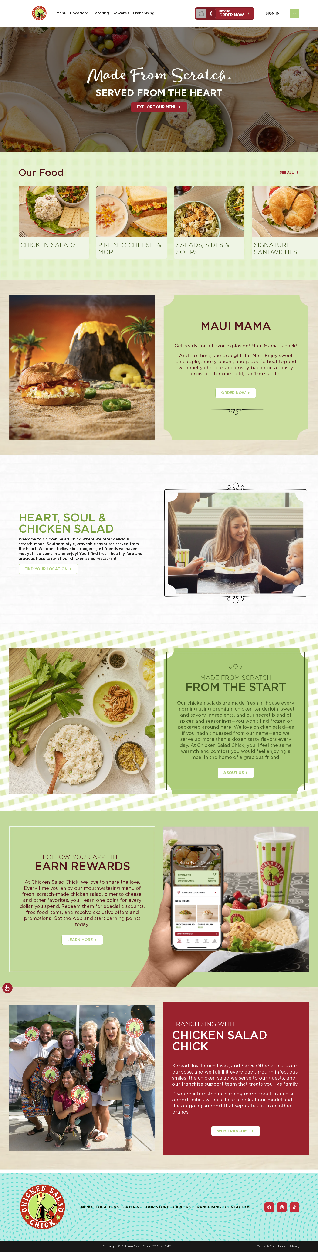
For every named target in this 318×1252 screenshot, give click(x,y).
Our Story (157, 1207)
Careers (182, 1207)
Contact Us (237, 1207)
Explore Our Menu (157, 107)
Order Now (233, 393)
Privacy (294, 1246)
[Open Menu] (20, 13)
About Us (233, 773)
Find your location (46, 569)
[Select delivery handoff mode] (201, 13)
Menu (61, 13)
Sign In (272, 13)
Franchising (144, 13)
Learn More (80, 940)
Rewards (121, 13)
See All (287, 172)
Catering (100, 13)
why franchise (233, 1131)
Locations (79, 13)
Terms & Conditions (271, 1246)
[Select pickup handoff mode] (211, 13)
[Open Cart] (294, 13)
